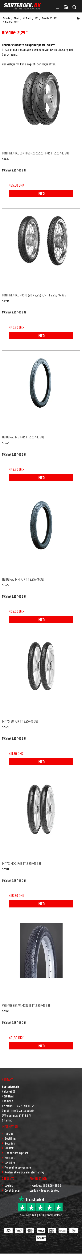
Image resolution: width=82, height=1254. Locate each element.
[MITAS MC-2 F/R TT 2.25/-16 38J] (41, 819)
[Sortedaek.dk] (22, 6)
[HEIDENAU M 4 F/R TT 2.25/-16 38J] (41, 535)
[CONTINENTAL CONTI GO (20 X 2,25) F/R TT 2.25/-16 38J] (41, 109)
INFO (41, 194)
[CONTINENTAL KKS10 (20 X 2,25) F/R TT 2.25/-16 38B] (41, 251)
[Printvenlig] (78, 18)
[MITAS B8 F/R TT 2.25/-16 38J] (41, 677)
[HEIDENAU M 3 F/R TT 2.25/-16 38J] (41, 393)
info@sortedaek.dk (22, 1110)
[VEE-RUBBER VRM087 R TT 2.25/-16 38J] (41, 961)
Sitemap (7, 1120)
